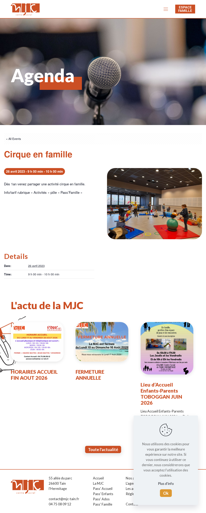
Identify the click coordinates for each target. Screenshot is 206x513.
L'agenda (132, 483)
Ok (166, 493)
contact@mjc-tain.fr (64, 499)
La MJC (98, 483)
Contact (132, 504)
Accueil (98, 478)
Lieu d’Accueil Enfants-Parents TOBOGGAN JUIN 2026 (161, 394)
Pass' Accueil (102, 488)
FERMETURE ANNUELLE (90, 375)
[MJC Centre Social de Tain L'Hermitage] (25, 9)
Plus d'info (166, 483)
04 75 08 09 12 (60, 504)
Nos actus (133, 478)
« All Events (13, 139)
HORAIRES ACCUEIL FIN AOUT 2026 (34, 375)
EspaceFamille (185, 9)
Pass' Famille (102, 504)
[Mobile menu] (165, 9)
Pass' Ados (101, 499)
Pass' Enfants (103, 494)
